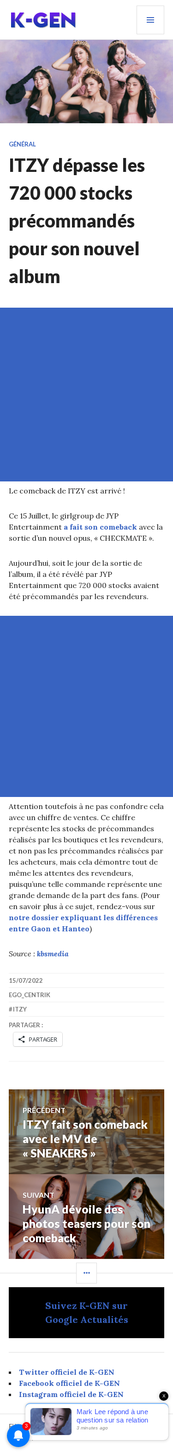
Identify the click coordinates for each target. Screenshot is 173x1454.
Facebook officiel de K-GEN (69, 1383)
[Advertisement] (86, 394)
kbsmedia (53, 953)
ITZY (20, 1009)
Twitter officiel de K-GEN (66, 1372)
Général (22, 144)
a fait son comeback (100, 526)
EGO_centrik (29, 995)
